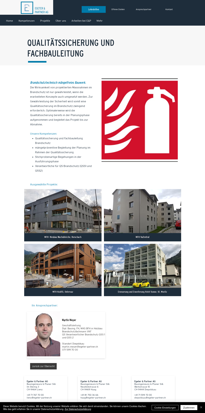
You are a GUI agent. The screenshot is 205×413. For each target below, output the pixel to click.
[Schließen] (201, 407)
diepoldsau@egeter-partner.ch (150, 397)
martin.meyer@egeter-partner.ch (80, 346)
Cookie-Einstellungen (165, 407)
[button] (63, 215)
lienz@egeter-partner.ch (39, 397)
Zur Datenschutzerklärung (78, 409)
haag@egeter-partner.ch (93, 397)
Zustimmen (189, 407)
